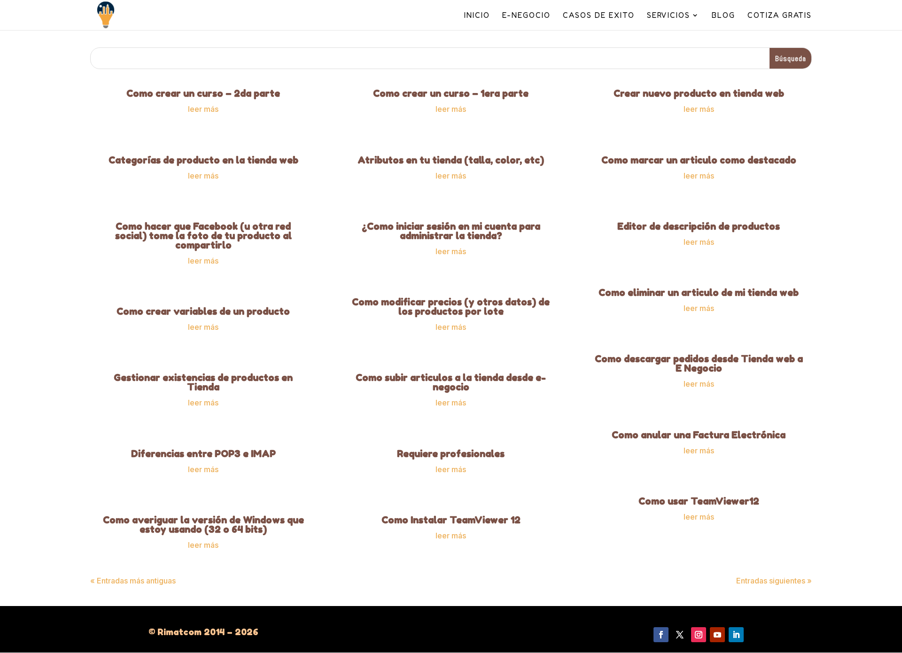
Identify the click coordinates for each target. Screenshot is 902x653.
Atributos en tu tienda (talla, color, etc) (451, 160)
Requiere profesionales (451, 453)
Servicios (668, 16)
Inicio (477, 16)
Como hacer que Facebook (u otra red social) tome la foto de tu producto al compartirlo (203, 236)
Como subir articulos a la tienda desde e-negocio (451, 382)
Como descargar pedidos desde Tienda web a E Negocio (699, 363)
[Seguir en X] (679, 634)
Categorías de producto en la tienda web (203, 160)
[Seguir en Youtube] (717, 634)
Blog (723, 16)
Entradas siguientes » (774, 580)
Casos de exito (599, 16)
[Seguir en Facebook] (661, 634)
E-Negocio (526, 16)
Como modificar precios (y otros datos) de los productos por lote (451, 306)
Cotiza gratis (779, 16)
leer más (203, 109)
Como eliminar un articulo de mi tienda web (699, 292)
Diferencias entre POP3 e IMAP (203, 453)
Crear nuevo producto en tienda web (699, 93)
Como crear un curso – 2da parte (203, 93)
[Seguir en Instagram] (698, 634)
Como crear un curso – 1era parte (451, 93)
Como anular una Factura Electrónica (698, 435)
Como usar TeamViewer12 (698, 501)
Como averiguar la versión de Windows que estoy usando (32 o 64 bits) (203, 524)
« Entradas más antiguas (133, 580)
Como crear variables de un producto (203, 311)
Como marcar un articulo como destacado (698, 160)
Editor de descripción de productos (698, 226)
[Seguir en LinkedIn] (736, 634)
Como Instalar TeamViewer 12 (451, 520)
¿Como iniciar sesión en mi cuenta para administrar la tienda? (451, 231)
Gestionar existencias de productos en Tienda (203, 382)
